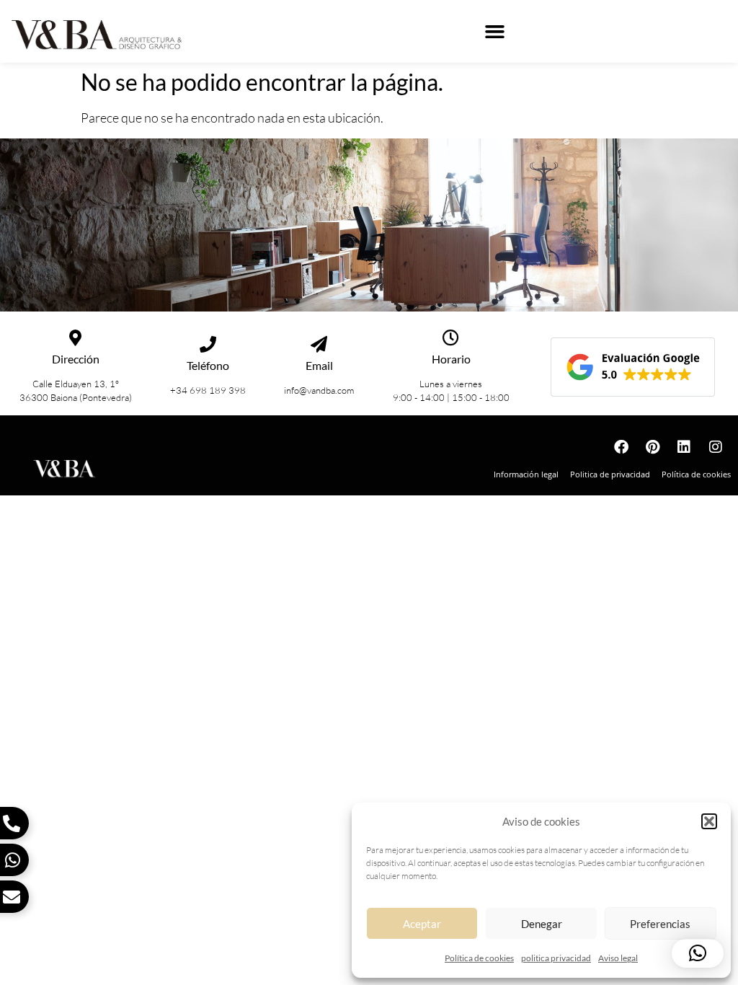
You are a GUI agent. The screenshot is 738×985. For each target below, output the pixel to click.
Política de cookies (479, 958)
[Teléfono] (208, 344)
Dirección (75, 359)
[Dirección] (75, 338)
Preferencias (660, 923)
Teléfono (208, 365)
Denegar (541, 923)
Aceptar (422, 923)
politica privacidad (556, 958)
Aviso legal (618, 958)
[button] (709, 821)
